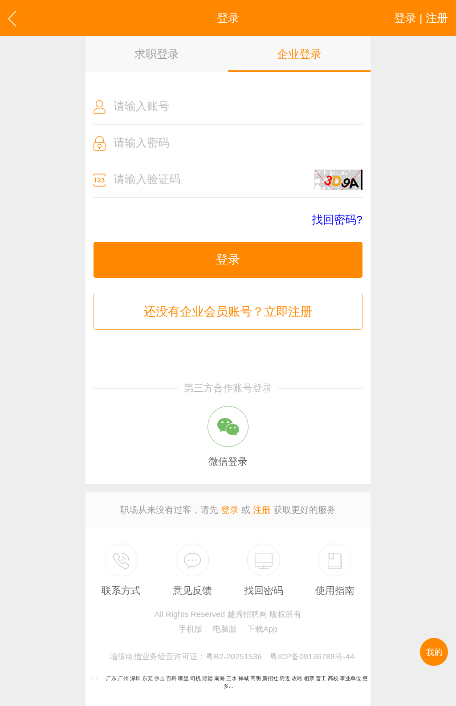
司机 (195, 678)
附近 (285, 678)
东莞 (147, 678)
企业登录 (299, 54)
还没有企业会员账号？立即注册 (228, 311)
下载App (262, 629)
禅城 (243, 678)
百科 (171, 678)
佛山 (159, 678)
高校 (333, 678)
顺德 (207, 678)
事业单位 (350, 678)
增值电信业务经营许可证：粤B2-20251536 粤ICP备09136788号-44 (232, 656)
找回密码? (337, 220)
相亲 (309, 678)
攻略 (297, 678)
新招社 (270, 678)
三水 (231, 678)
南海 (219, 678)
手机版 (191, 629)
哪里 (183, 678)
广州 (123, 678)
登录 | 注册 (421, 18)
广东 (111, 678)
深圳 (135, 678)
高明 (255, 678)
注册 (262, 510)
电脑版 (225, 629)
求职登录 (156, 54)
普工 (321, 678)
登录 (228, 259)
